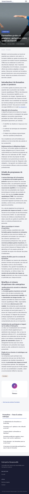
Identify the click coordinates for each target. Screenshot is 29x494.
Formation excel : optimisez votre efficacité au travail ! (14, 427)
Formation (6, 31)
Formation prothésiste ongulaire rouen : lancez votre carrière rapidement (13, 437)
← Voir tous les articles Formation (10, 402)
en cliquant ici (23, 107)
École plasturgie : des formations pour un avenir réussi (14, 442)
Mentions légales (5, 482)
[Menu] (26, 1)
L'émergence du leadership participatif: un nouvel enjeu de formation (14, 447)
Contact (3, 484)
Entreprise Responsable (9, 462)
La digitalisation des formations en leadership (12, 422)
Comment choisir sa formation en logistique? (12, 432)
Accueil (3, 49)
